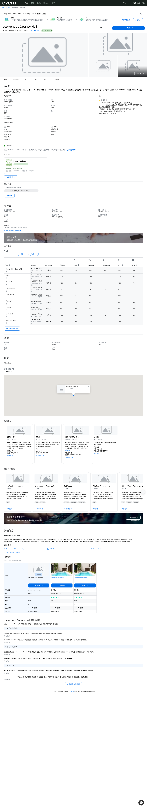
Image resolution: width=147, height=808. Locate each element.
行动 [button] (37, 502)
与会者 (6, 251)
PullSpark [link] (68, 486)
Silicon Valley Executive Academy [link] (133, 486)
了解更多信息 (71, 150)
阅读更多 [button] (67, 450)
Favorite (105, 28)
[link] (18, 478)
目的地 (38, 3)
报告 (72, 691)
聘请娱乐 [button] (42, 502)
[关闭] (141, 14)
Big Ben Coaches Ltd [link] (101, 486)
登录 (143, 3)
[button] (44, 55)
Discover (46, 3)
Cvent (3, 7)
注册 (138, 3)
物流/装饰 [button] (73, 502)
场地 (26, 3)
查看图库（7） (139, 73)
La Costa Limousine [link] (14, 486)
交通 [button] (8, 502)
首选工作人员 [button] (82, 502)
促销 (32, 3)
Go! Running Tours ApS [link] (44, 486)
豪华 (53, 3)
